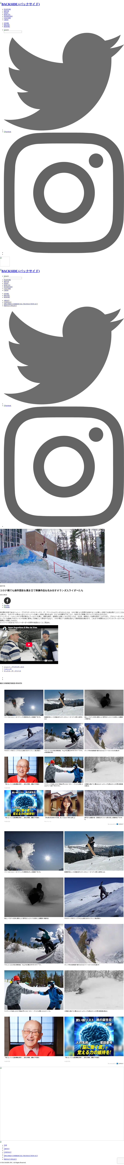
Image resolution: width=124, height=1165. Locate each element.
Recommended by (112, 824)
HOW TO (7, 14)
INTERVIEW (8, 16)
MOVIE (6, 11)
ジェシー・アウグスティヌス (14, 667)
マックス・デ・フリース (12, 671)
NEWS (6, 13)
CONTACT (7, 302)
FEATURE (7, 9)
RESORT (7, 26)
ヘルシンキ (8, 669)
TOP (5, 1145)
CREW (6, 20)
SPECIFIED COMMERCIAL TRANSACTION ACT (21, 304)
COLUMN (7, 18)
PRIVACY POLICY (10, 306)
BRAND (6, 25)
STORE (6, 23)
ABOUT (6, 300)
